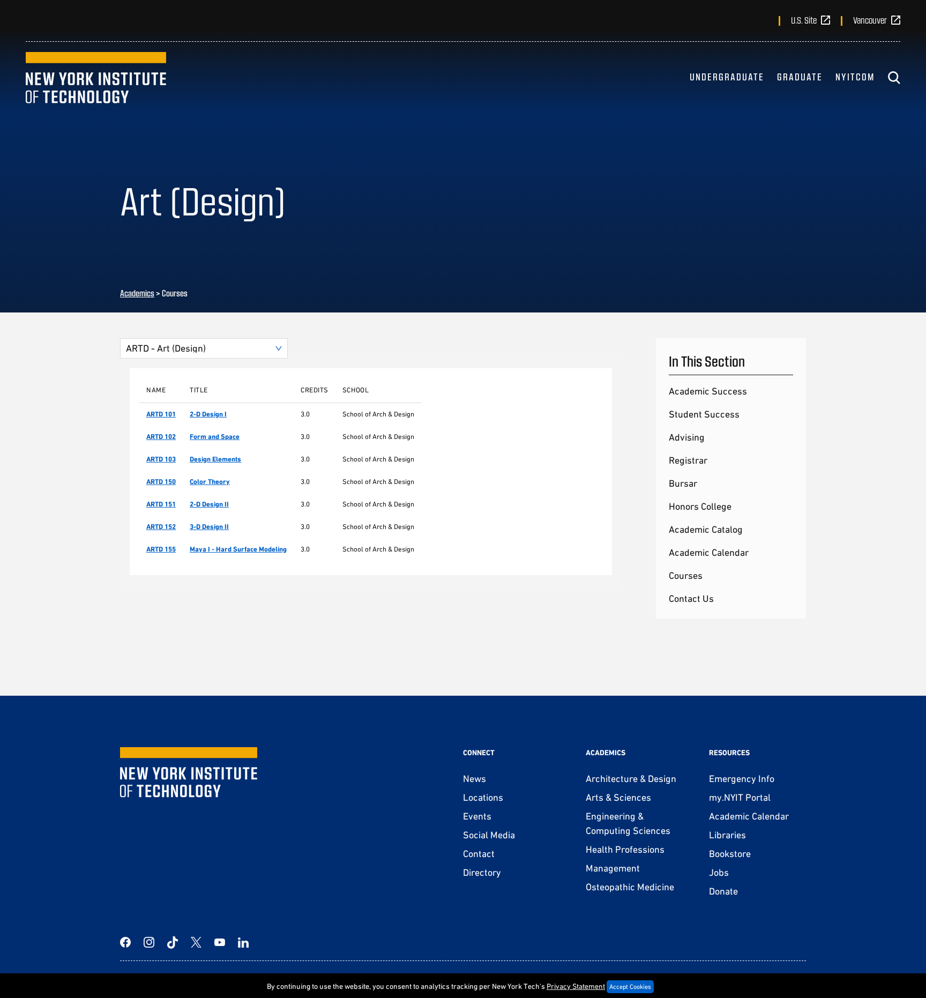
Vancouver (870, 19)
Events (477, 816)
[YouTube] (219, 942)
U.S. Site (804, 19)
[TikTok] (172, 942)
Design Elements (215, 459)
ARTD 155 (161, 549)
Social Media (489, 834)
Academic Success (708, 391)
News (474, 778)
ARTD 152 (161, 527)
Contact (479, 853)
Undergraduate (727, 77)
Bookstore (730, 853)
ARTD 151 (161, 504)
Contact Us (691, 598)
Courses (686, 575)
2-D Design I (208, 414)
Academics (137, 293)
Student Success (704, 414)
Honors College (700, 506)
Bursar (683, 483)
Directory (482, 872)
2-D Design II (209, 504)
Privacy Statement (576, 986)
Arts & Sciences (618, 797)
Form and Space (215, 437)
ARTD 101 (161, 414)
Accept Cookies (630, 986)
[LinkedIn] (243, 942)
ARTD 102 (161, 437)
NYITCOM (855, 77)
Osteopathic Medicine (630, 886)
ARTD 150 (161, 482)
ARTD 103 (161, 459)
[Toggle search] (893, 77)
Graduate (800, 77)
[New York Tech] (96, 77)
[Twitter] (196, 942)
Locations (483, 797)
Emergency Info (741, 778)
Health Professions (625, 849)
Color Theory (210, 482)
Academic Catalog (706, 529)
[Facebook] (125, 942)
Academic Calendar (709, 552)
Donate (723, 891)
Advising (687, 437)
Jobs (719, 872)
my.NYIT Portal (740, 797)
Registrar (688, 460)
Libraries (727, 834)
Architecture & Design (631, 778)
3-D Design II (209, 527)
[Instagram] (149, 942)
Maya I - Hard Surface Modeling (238, 549)
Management (613, 868)
